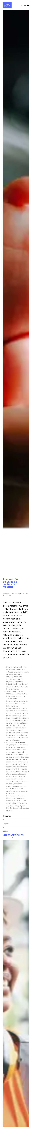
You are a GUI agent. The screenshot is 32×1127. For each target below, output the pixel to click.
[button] (4, 595)
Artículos (6, 824)
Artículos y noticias (6, 593)
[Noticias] (3, 827)
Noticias (5, 831)
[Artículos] (3, 820)
